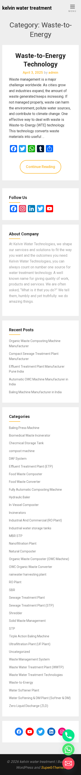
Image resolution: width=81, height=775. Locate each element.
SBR (12, 590)
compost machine (22, 451)
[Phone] (68, 735)
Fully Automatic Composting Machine (35, 489)
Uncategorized (19, 652)
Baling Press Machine (24, 428)
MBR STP (15, 536)
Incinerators (17, 512)
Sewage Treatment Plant (27, 597)
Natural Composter (22, 551)
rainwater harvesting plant (27, 574)
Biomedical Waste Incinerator (29, 435)
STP (12, 628)
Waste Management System (29, 659)
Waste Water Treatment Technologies (36, 675)
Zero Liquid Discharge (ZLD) (28, 706)
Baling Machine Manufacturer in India (35, 392)
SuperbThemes (53, 767)
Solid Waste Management (27, 621)
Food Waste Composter (25, 474)
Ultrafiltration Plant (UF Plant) (29, 644)
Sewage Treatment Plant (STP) (31, 605)
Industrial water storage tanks (30, 528)
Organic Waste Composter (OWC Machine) (39, 559)
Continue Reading (40, 167)
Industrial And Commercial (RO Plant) (35, 520)
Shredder (15, 613)
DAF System (18, 458)
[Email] (68, 763)
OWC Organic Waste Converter (30, 567)
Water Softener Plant (24, 690)
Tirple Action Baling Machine (29, 636)
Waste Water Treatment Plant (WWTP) (36, 667)
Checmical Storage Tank (26, 443)
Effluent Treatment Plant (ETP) (31, 466)
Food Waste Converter (24, 482)
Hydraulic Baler (19, 497)
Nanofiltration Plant (22, 543)
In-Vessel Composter (24, 505)
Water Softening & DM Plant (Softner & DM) (40, 698)
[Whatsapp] (68, 749)
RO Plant (15, 582)
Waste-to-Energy (21, 682)
